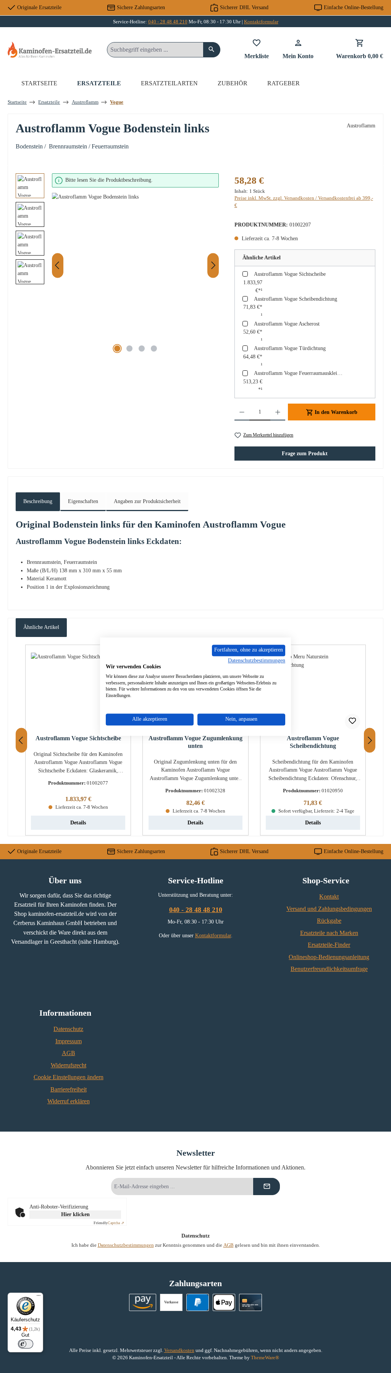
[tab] (38, 501)
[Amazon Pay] (142, 1302)
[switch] (25, 1344)
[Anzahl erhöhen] (277, 412)
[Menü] (38, 1297)
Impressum (68, 1041)
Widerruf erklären (68, 1101)
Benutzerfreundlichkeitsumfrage (329, 969)
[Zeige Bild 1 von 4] (117, 348)
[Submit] (266, 1186)
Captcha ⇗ (109, 1223)
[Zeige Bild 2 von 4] (129, 348)
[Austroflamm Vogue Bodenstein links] (135, 275)
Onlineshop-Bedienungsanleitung (329, 957)
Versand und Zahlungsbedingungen (329, 909)
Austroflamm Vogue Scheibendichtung (295, 299)
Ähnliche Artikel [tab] (41, 627)
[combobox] (155, 49)
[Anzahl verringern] (241, 412)
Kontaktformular (261, 21)
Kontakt (329, 896)
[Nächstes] (213, 265)
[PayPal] (197, 1302)
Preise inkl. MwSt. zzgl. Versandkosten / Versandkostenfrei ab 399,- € (303, 201)
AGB (68, 1053)
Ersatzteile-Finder (329, 944)
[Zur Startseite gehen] (50, 49)
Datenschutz (68, 1029)
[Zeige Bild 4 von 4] (154, 348)
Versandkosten (179, 1350)
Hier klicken (75, 1214)
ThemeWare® (265, 1357)
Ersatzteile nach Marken (329, 933)
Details (78, 822)
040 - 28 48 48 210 (167, 21)
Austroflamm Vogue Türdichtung (290, 348)
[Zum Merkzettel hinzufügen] (352, 721)
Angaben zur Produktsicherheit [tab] (147, 501)
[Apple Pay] (224, 1302)
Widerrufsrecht (68, 1065)
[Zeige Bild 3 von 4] (142, 348)
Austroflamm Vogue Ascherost (287, 324)
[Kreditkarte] (250, 1302)
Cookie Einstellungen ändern (68, 1077)
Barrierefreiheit (68, 1089)
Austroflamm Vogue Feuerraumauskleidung (299, 373)
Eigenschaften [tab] (83, 501)
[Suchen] (211, 49)
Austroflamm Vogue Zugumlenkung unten (195, 742)
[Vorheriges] (57, 265)
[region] (117, 265)
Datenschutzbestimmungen (126, 1245)
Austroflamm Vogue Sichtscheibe (290, 274)
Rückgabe (329, 920)
